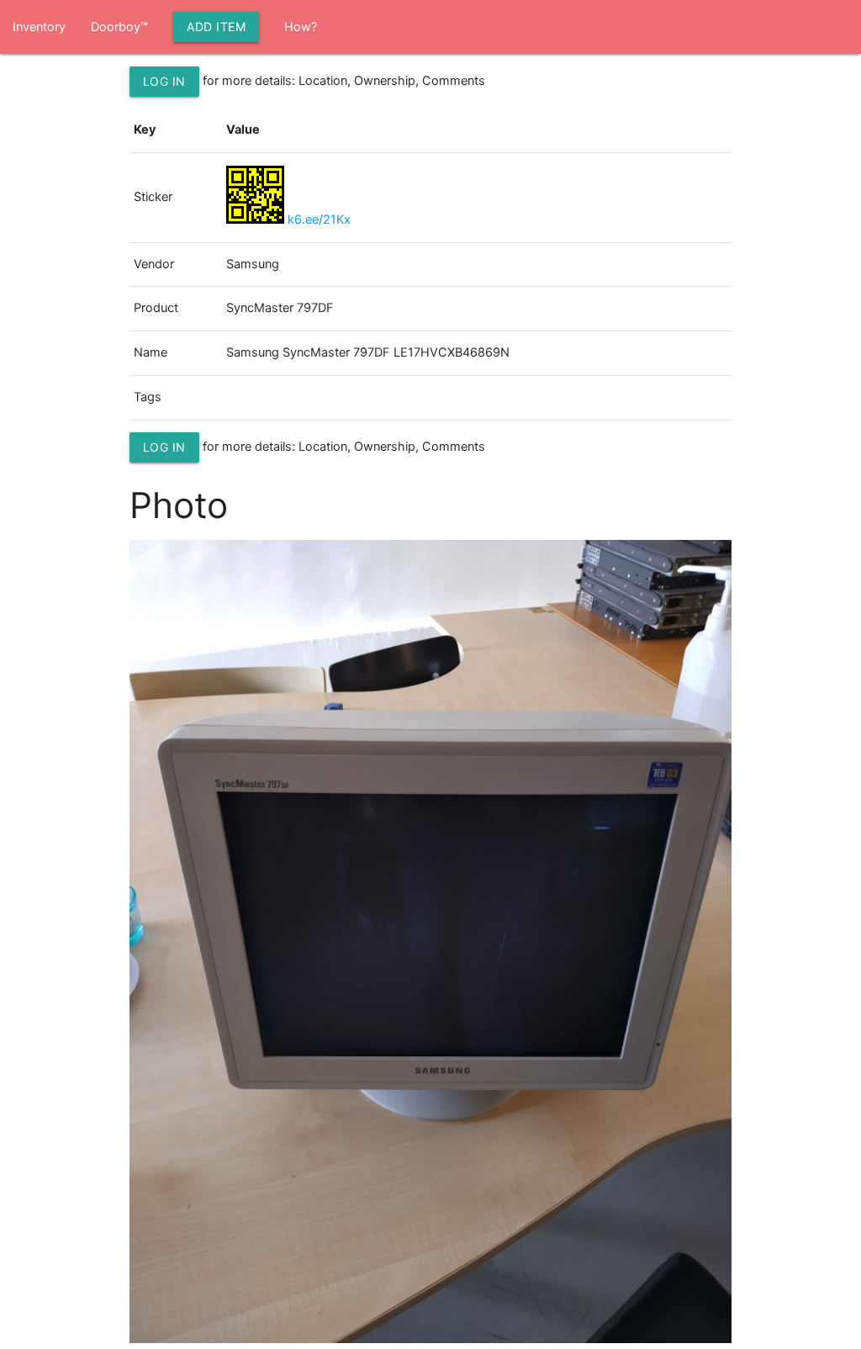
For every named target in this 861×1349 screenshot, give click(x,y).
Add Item (216, 26)
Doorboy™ (119, 26)
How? (300, 26)
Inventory (39, 26)
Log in (164, 81)
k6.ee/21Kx (319, 219)
